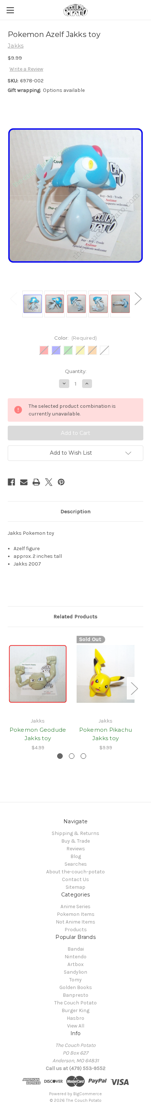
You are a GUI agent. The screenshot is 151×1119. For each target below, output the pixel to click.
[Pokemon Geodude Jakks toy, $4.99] (38, 674)
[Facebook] (11, 482)
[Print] (36, 482)
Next (137, 298)
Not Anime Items (75, 922)
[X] (48, 482)
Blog (75, 856)
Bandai (75, 949)
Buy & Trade (75, 841)
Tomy (75, 980)
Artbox (75, 964)
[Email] (23, 482)
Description (75, 511)
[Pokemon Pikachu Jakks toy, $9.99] (106, 674)
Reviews (75, 849)
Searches (76, 864)
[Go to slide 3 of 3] (83, 756)
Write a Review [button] (26, 69)
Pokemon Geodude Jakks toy (38, 734)
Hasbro (75, 1018)
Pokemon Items (76, 914)
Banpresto (75, 995)
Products (76, 929)
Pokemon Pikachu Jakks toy (105, 734)
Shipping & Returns (75, 833)
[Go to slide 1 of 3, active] (60, 756)
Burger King (75, 1010)
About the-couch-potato (75, 872)
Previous (13, 298)
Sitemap (75, 887)
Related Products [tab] (75, 616)
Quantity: (75, 371)
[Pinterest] (61, 482)
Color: (75, 338)
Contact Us (75, 879)
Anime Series (75, 906)
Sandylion (75, 972)
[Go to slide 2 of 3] (71, 756)
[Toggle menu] (10, 10)
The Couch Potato (75, 1003)
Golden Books (75, 987)
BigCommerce (87, 1093)
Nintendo (75, 957)
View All (75, 1026)
